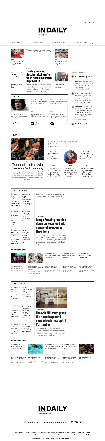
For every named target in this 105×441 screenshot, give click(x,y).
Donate (81, 23)
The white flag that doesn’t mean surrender (63, 144)
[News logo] (31, 422)
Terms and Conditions (60, 438)
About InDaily (69, 438)
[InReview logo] (76, 422)
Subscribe (88, 23)
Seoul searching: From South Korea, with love (63, 141)
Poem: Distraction (55, 146)
